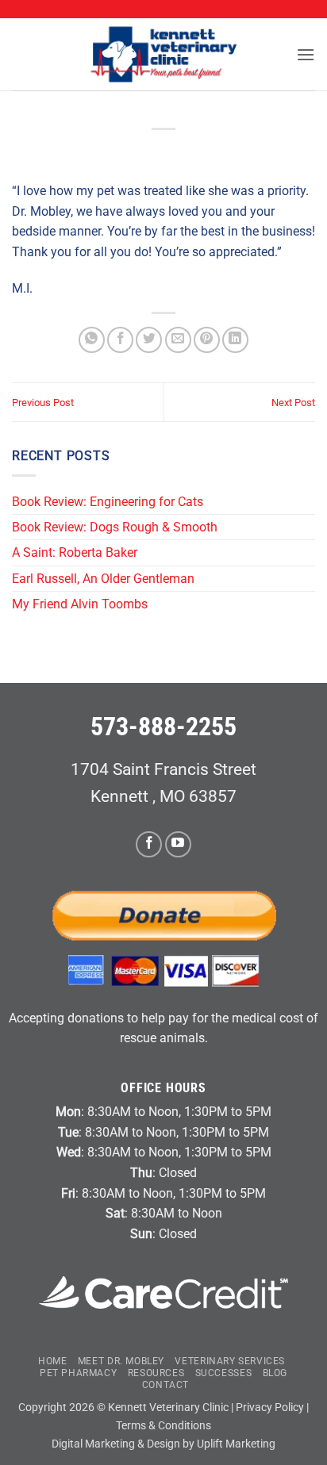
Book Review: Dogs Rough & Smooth (116, 527)
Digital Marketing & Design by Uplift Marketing (163, 1444)
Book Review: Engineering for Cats (107, 501)
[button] (305, 54)
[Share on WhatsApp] (92, 340)
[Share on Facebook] (120, 340)
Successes (223, 1373)
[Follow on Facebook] (149, 844)
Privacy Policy (270, 1407)
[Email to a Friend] (178, 340)
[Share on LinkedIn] (235, 340)
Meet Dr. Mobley (121, 1361)
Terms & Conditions (163, 1425)
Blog (275, 1373)
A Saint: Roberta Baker (74, 552)
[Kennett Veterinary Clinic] (163, 54)
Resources (156, 1373)
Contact (165, 1384)
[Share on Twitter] (149, 340)
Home (52, 1361)
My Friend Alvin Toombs (80, 604)
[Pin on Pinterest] (207, 340)
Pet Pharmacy (78, 1373)
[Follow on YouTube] (178, 844)
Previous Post (43, 402)
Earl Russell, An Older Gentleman (103, 578)
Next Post (293, 402)
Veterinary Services (230, 1361)
